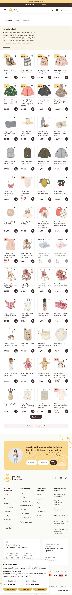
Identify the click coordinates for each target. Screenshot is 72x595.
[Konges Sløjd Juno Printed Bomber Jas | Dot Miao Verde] (11, 91)
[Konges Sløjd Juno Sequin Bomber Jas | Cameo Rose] (61, 61)
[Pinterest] (50, 478)
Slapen (6, 503)
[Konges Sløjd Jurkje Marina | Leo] (27, 212)
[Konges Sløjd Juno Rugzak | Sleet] (11, 152)
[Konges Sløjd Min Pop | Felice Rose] (27, 364)
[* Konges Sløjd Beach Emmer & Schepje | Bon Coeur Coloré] (61, 364)
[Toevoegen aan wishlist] (15, 56)
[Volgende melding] (70, 5)
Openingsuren (25, 501)
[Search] (52, 10)
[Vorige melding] (1, 5)
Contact (23, 497)
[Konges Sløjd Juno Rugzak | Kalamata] (27, 152)
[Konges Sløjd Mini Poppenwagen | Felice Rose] (27, 274)
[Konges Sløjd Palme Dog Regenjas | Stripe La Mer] (61, 91)
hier (31, 576)
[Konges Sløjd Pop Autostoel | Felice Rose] (61, 274)
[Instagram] (55, 478)
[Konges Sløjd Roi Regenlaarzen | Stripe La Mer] (11, 61)
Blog (38, 507)
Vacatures (40, 499)
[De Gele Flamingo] (13, 10)
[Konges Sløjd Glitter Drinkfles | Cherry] (44, 304)
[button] (4, 10)
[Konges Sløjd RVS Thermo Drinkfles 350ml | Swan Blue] (44, 122)
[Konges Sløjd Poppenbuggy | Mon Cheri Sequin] (11, 274)
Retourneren (24, 514)
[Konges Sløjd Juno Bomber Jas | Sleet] (61, 152)
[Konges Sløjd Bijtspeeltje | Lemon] (44, 182)
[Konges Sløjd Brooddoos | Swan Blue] (11, 122)
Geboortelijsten (25, 505)
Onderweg (7, 511)
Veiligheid (7, 520)
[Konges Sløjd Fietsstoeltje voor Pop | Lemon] (44, 334)
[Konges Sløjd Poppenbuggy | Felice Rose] (44, 274)
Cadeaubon (41, 511)
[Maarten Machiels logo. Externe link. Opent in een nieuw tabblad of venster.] (4, 562)
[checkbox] (5, 581)
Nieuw (6, 495)
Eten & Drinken (9, 507)
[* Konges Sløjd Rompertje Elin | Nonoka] (27, 182)
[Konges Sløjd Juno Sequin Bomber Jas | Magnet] (44, 91)
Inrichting (7, 524)
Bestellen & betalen (27, 518)
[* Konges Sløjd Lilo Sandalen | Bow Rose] (61, 244)
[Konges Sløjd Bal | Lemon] (61, 334)
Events (39, 515)
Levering (23, 509)
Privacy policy (64, 586)
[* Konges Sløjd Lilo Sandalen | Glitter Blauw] (44, 244)
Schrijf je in (53, 462)
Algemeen (23, 493)
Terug (10, 20)
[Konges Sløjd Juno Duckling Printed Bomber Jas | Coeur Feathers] (27, 91)
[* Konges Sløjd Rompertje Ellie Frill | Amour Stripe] (11, 244)
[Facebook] (45, 478)
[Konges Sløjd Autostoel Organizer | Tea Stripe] (44, 394)
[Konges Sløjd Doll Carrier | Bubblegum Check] (11, 304)
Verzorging (8, 528)
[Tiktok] (66, 478)
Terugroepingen (26, 522)
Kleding (6, 515)
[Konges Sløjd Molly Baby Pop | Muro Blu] (44, 364)
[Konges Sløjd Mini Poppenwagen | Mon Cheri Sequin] (27, 244)
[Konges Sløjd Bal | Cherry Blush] (11, 212)
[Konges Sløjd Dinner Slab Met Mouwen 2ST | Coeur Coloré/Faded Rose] (44, 212)
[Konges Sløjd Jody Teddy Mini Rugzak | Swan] (27, 61)
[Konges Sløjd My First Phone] (27, 334)
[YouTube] (60, 478)
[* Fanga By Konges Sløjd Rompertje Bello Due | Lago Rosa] (61, 394)
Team (39, 495)
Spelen (6, 499)
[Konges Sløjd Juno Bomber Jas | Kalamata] (44, 152)
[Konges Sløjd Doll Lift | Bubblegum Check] (61, 304)
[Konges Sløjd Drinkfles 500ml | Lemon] (11, 364)
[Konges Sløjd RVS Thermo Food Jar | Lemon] (27, 122)
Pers (38, 503)
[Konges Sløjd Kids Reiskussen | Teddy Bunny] (61, 122)
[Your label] (16, 77)
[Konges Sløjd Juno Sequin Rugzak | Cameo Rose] (44, 61)
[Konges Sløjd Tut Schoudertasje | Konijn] (11, 334)
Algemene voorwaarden (50, 586)
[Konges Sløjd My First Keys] (11, 394)
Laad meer (36, 417)
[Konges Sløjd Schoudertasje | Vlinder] (11, 182)
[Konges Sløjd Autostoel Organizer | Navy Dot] (27, 394)
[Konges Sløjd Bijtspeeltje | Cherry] (61, 182)
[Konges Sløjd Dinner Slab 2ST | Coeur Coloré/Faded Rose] (61, 212)
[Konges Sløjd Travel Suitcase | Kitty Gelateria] (27, 304)
